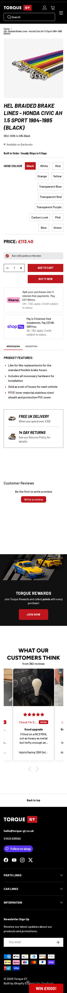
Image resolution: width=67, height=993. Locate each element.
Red (57, 166)
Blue (44, 227)
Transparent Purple (49, 207)
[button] (53, 8)
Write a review (33, 499)
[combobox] (29, 17)
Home (6, 29)
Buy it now (45, 279)
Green (58, 227)
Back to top (33, 800)
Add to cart (45, 267)
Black (30, 166)
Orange (42, 176)
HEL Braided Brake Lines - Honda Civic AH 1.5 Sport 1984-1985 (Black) (33, 32)
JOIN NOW (33, 614)
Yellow (57, 176)
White (44, 166)
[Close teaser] (28, 982)
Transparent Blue (50, 186)
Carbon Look (39, 217)
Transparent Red (51, 196)
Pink (58, 217)
